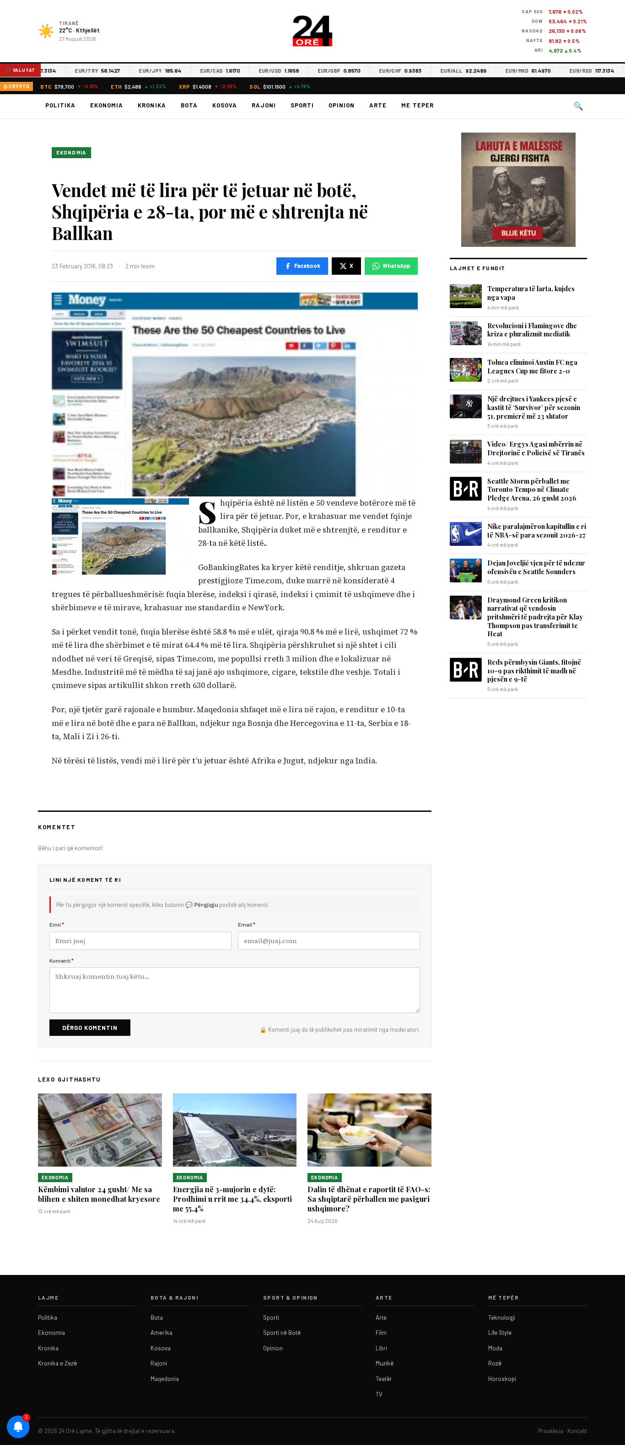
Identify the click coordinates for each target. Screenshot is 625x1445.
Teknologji (501, 1317)
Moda (495, 1348)
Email (246, 924)
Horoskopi (502, 1378)
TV (379, 1394)
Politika (60, 105)
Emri (56, 924)
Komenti (61, 960)
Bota (189, 105)
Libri (381, 1348)
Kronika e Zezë (57, 1363)
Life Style (500, 1332)
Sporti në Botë (282, 1332)
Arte (378, 105)
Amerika (161, 1332)
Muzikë (384, 1363)
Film (381, 1332)
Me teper (417, 105)
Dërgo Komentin (90, 1027)
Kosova (224, 105)
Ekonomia (106, 105)
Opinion (342, 105)
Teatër (384, 1378)
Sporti (302, 105)
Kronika (152, 105)
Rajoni (264, 105)
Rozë (494, 1363)
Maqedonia (165, 1378)
